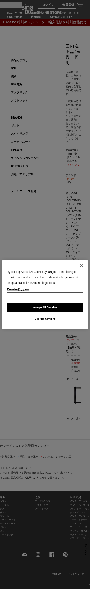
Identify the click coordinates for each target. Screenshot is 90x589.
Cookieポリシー (18, 289)
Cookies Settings (45, 318)
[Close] (82, 265)
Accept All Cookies (45, 307)
